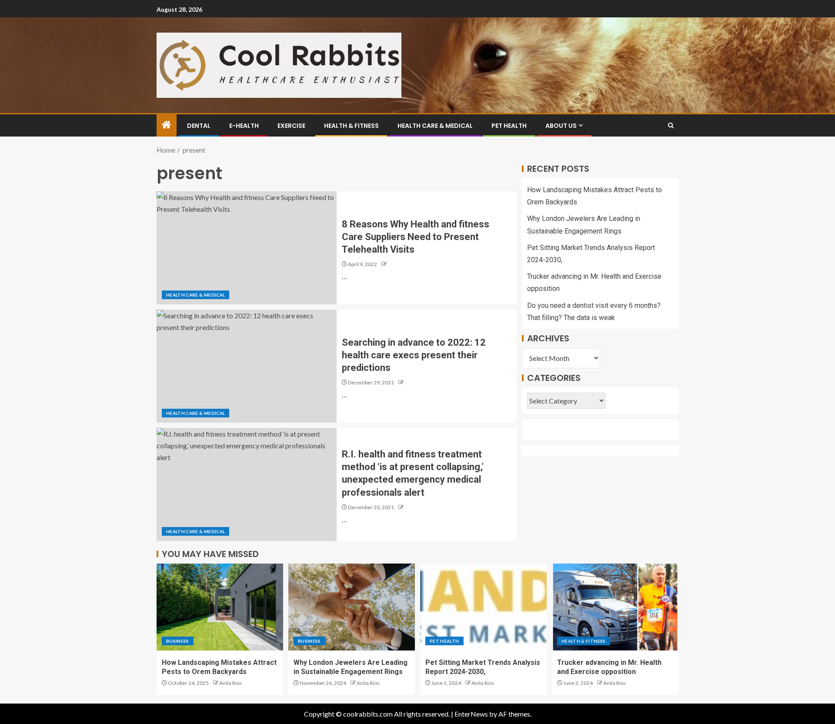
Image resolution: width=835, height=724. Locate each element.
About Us (561, 125)
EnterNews (471, 714)
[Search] (670, 125)
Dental (198, 125)
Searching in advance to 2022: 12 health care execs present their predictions (414, 355)
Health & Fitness (351, 125)
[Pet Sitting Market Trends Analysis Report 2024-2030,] (483, 607)
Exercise (291, 125)
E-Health (244, 125)
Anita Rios (230, 683)
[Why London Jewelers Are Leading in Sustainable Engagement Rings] (351, 607)
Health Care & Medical (435, 125)
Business (177, 641)
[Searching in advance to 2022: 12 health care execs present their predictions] (247, 366)
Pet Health (509, 125)
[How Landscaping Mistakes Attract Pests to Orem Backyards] (220, 607)
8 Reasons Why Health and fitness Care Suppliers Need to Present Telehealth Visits (415, 237)
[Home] (166, 125)
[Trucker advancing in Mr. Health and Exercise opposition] (615, 607)
